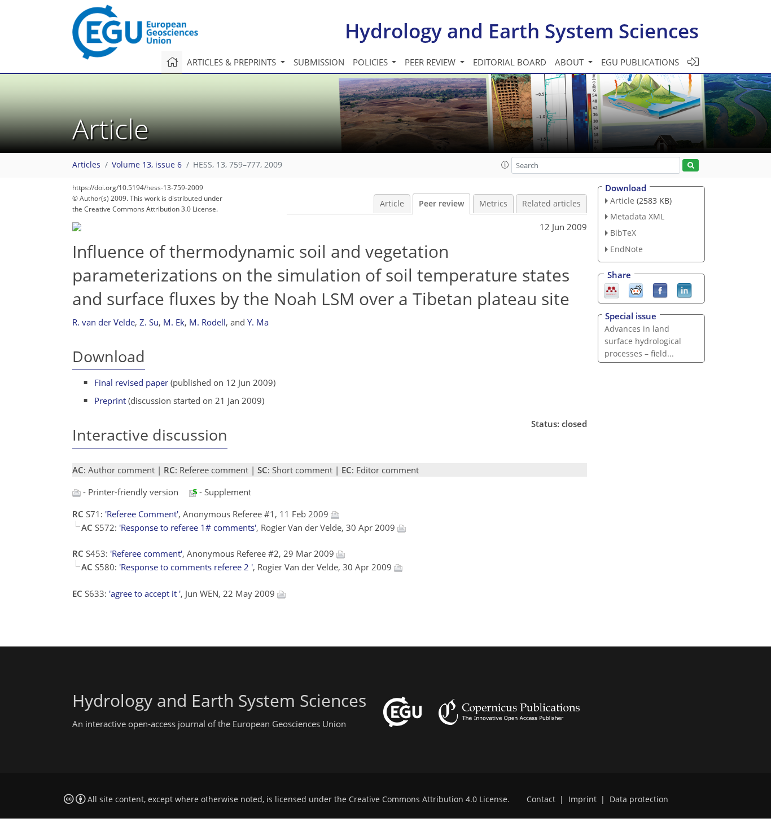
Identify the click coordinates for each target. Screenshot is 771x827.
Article (392, 204)
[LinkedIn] (684, 289)
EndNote (626, 249)
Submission (318, 62)
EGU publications (640, 62)
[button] (505, 165)
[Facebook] (660, 289)
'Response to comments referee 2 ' (186, 567)
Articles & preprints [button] (232, 62)
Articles (86, 165)
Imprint (582, 799)
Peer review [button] (431, 62)
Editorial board (509, 62)
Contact (541, 799)
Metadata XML (637, 216)
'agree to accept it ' (145, 593)
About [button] (570, 62)
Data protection (639, 799)
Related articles (551, 204)
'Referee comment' (146, 553)
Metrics (493, 204)
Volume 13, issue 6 (147, 165)
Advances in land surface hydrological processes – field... (642, 341)
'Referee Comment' (141, 514)
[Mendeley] (611, 289)
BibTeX (623, 232)
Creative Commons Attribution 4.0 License (428, 799)
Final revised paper (131, 382)
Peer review (441, 204)
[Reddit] (635, 289)
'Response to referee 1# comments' (187, 527)
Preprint (110, 400)
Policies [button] (371, 62)
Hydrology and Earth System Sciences (522, 30)
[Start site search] (690, 165)
